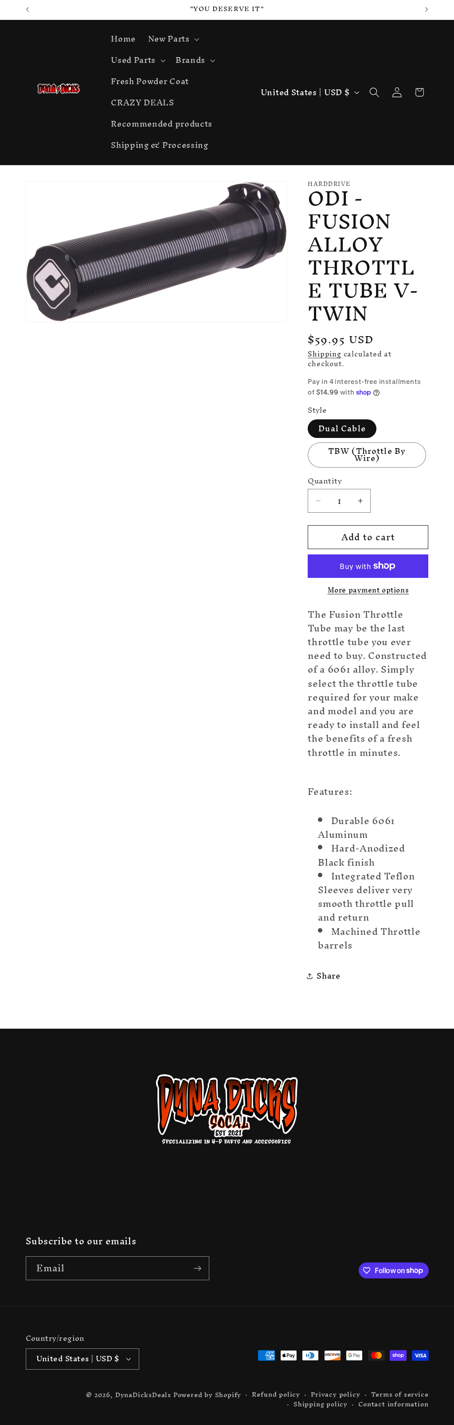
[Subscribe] (197, 1268)
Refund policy (276, 1394)
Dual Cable (342, 428)
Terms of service (400, 1394)
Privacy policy (335, 1394)
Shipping (324, 354)
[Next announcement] (426, 9)
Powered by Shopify (207, 1394)
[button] (173, 39)
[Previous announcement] (27, 9)
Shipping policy (321, 1404)
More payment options (368, 590)
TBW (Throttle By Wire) (367, 455)
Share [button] (328, 976)
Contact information (393, 1404)
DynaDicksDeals (144, 1394)
